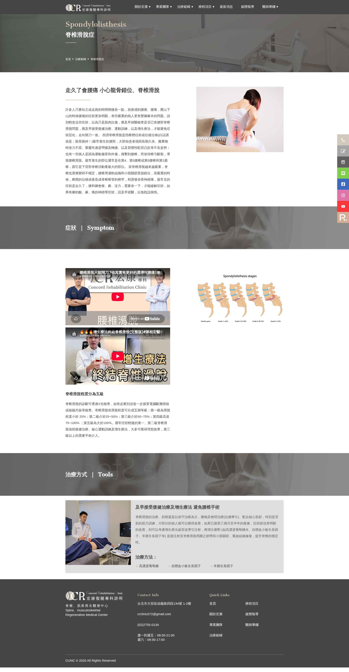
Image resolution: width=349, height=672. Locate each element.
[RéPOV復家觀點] (343, 217)
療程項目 (205, 7)
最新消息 (226, 7)
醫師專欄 (268, 7)
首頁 (68, 59)
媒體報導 (247, 7)
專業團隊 (162, 7)
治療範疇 (183, 7)
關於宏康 (141, 7)
